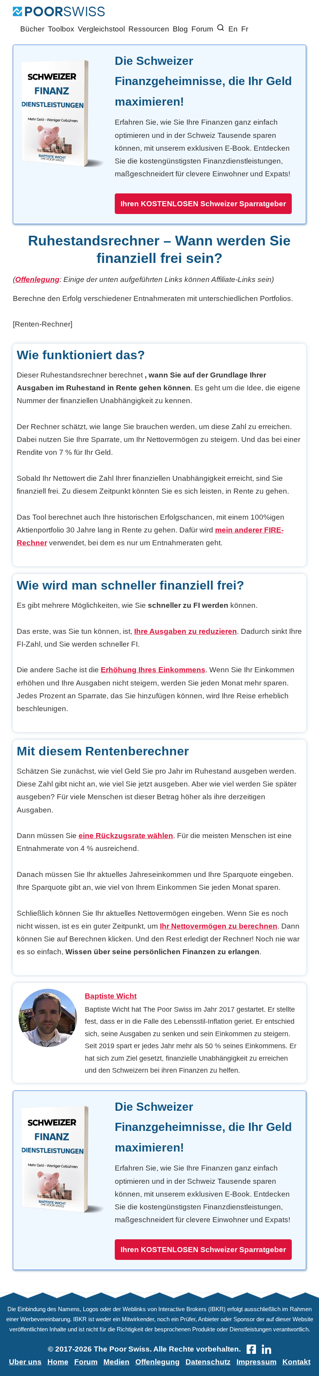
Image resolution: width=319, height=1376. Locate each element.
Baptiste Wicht (111, 996)
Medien (116, 1362)
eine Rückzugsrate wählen (126, 836)
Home (57, 1362)
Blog (180, 29)
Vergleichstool (101, 29)
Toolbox (61, 29)
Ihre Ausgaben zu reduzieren (185, 631)
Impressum (257, 1362)
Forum (202, 29)
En (233, 29)
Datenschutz (208, 1362)
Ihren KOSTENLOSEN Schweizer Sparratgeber (203, 204)
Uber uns (25, 1362)
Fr (244, 29)
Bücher (32, 29)
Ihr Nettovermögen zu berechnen (218, 926)
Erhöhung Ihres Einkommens (153, 670)
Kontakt (296, 1362)
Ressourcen (148, 29)
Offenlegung (37, 279)
